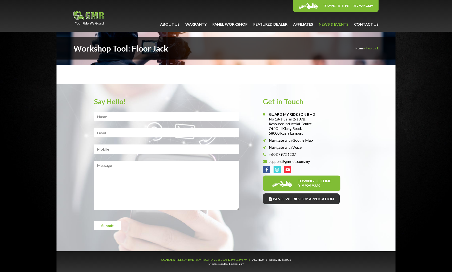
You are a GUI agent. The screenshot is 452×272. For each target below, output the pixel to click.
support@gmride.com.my (289, 161)
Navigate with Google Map (291, 140)
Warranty (196, 24)
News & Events (333, 24)
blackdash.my (236, 263)
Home (359, 48)
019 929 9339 (348, 6)
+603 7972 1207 (282, 154)
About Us (170, 24)
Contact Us (366, 24)
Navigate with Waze (285, 147)
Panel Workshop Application (303, 198)
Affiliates (303, 24)
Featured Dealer (270, 24)
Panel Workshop (230, 24)
